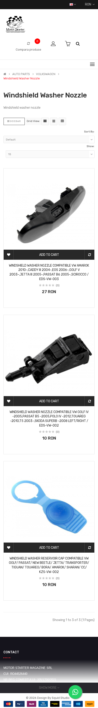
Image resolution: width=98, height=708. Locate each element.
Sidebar (15, 121)
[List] (53, 121)
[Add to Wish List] (9, 255)
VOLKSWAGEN (45, 74)
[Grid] (45, 121)
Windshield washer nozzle (21, 78)
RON (89, 4)
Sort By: (89, 131)
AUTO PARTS (21, 74)
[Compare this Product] (89, 255)
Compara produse (28, 49)
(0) (57, 285)
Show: (91, 146)
